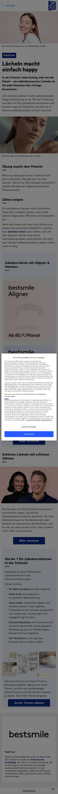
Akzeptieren (29, 434)
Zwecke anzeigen (29, 427)
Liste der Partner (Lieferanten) (39, 420)
